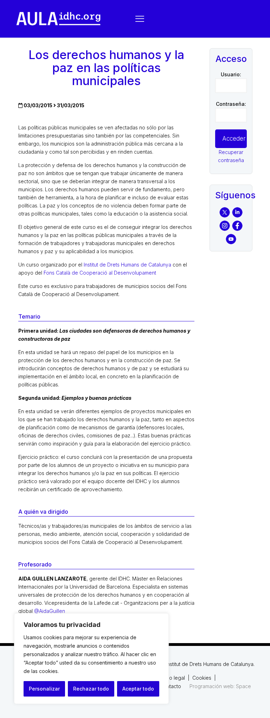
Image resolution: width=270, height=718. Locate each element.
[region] (91, 658)
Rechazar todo (91, 689)
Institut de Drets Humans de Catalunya (127, 265)
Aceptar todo (138, 689)
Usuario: (231, 74)
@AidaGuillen (49, 611)
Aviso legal (172, 678)
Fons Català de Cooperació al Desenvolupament (100, 273)
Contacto (170, 686)
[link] (58, 19)
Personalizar (44, 689)
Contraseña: (231, 104)
